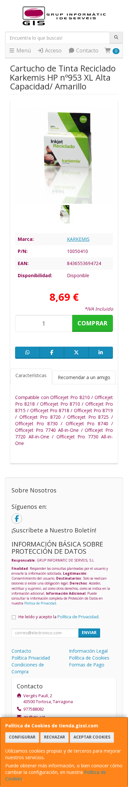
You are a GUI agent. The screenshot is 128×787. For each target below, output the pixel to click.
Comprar (92, 323)
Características (31, 375)
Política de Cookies (89, 658)
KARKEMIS (78, 239)
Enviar (89, 632)
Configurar (22, 737)
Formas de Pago (86, 665)
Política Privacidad (30, 658)
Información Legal (88, 651)
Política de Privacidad (40, 603)
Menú (23, 50)
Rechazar (54, 737)
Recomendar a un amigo (84, 377)
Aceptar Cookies (92, 737)
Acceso (53, 50)
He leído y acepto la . (58, 617)
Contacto (86, 50)
